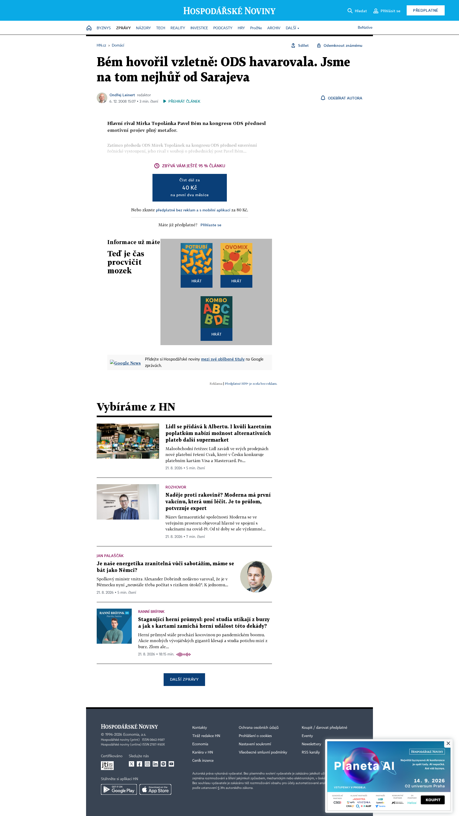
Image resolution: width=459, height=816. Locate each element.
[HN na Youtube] (171, 764)
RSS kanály (311, 752)
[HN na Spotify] (163, 764)
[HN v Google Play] (119, 789)
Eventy (307, 736)
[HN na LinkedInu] (155, 764)
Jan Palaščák (110, 555)
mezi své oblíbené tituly (223, 359)
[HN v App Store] (155, 789)
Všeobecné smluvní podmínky (263, 752)
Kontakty (199, 728)
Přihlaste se (211, 225)
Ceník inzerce (203, 761)
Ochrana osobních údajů (259, 728)
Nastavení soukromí (255, 744)
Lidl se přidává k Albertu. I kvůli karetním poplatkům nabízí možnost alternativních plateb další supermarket (218, 433)
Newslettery (311, 744)
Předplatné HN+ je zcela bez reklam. (251, 384)
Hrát (197, 281)
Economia (200, 744)
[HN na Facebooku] (139, 764)
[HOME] (89, 28)
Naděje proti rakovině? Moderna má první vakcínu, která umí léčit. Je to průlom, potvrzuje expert (218, 502)
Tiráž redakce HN (206, 736)
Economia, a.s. (134, 735)
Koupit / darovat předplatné (324, 728)
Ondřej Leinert (122, 95)
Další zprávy (184, 679)
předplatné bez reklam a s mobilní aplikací (193, 210)
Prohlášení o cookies (255, 736)
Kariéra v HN (202, 752)
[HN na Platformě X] (131, 764)
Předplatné (425, 10)
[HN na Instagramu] (147, 764)
